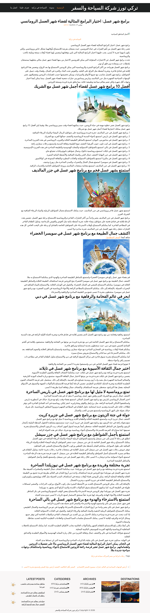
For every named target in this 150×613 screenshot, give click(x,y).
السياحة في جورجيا (61, 588)
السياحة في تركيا (75, 39)
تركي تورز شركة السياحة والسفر (104, 7)
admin (66, 25)
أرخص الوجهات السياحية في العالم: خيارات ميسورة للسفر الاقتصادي (102, 567)
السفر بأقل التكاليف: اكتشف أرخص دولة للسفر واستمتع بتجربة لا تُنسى (49, 567)
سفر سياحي (63, 592)
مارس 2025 (88, 584)
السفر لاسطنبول (113, 237)
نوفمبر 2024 (88, 588)
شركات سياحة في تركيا (99, 556)
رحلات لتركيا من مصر (117, 556)
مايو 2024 (89, 592)
